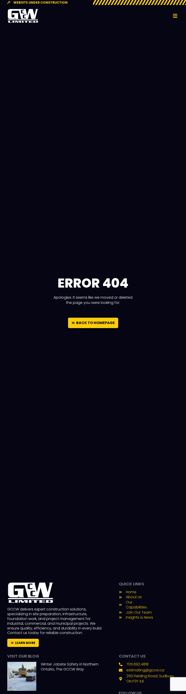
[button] (175, 16)
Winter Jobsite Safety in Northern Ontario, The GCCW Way (69, 667)
